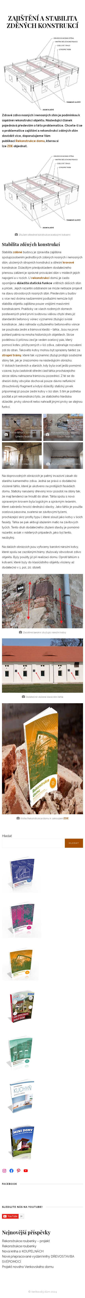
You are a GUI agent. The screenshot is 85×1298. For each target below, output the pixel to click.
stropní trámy (11, 355)
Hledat (7, 836)
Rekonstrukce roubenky (19, 1246)
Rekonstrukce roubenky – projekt (26, 1241)
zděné (17, 252)
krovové (68, 262)
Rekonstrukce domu (30, 141)
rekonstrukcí (40, 278)
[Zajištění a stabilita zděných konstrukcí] (42, 73)
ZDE (10, 146)
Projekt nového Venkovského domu (28, 1267)
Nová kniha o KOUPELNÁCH (22, 1251)
